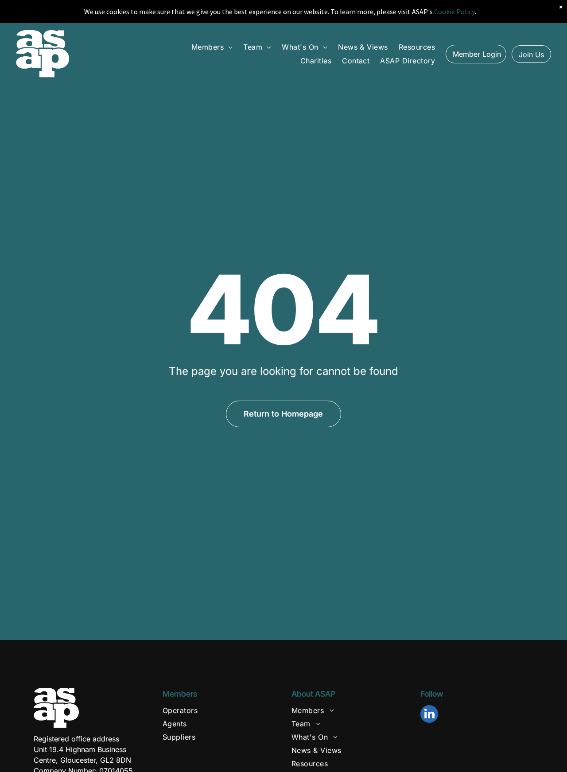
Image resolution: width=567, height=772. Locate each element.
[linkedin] (429, 715)
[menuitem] (212, 47)
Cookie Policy (454, 11)
